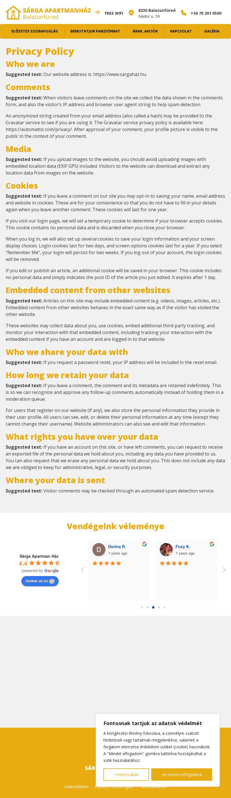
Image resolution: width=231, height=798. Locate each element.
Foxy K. (183, 546)
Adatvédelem (76, 786)
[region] (158, 750)
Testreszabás (126, 774)
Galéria (211, 31)
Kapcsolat (181, 31)
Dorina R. (117, 546)
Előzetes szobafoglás (35, 31)
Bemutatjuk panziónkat (95, 31)
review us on (37, 580)
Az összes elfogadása (182, 774)
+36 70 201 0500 (206, 13)
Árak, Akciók (145, 31)
